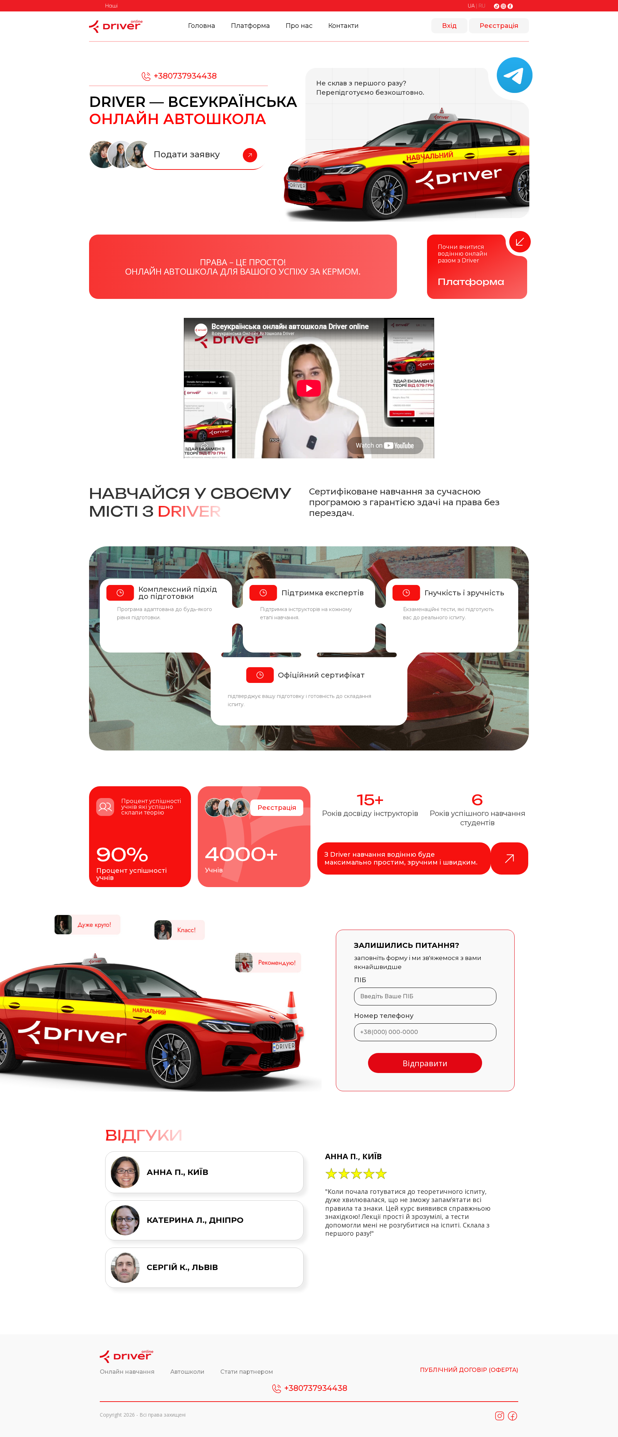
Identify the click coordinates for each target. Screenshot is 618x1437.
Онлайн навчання (128, 1371)
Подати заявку (186, 154)
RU (482, 6)
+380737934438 (184, 76)
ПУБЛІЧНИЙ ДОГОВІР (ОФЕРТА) (469, 1370)
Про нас (299, 26)
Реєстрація (499, 26)
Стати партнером (246, 1371)
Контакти (343, 26)
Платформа (250, 26)
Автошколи (188, 1371)
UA (471, 6)
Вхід (449, 26)
